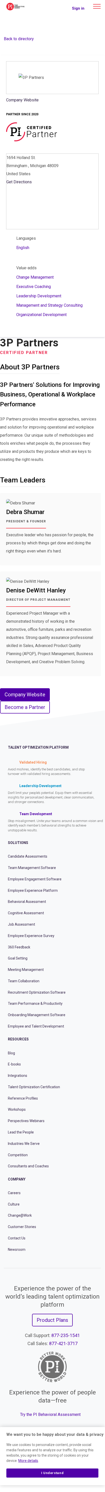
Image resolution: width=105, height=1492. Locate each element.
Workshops (17, 1109)
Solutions (18, 843)
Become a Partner (25, 707)
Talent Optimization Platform (38, 747)
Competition (18, 1155)
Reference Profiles (23, 1098)
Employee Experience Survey (31, 936)
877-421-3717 (63, 1343)
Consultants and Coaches (28, 1166)
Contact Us (16, 1238)
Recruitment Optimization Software (37, 992)
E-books (14, 1064)
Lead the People (21, 1132)
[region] (52, 1456)
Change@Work (20, 1215)
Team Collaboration (23, 981)
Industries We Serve (24, 1144)
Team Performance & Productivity (35, 1003)
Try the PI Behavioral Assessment (50, 1414)
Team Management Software (32, 868)
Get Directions (19, 182)
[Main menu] (97, 6)
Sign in (78, 8)
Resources (18, 1039)
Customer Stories (22, 1227)
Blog (11, 1053)
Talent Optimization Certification (34, 1087)
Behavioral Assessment (27, 902)
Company (16, 1179)
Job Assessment (21, 924)
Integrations (17, 1076)
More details (28, 1461)
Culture (14, 1204)
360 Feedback (19, 947)
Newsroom (16, 1250)
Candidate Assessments (27, 856)
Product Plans (52, 1320)
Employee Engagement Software (35, 879)
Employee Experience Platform (33, 890)
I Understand (52, 1473)
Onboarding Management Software (36, 1015)
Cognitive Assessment (26, 913)
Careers (14, 1193)
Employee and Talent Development (36, 1026)
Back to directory (19, 38)
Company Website (22, 100)
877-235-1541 (65, 1335)
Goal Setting (17, 958)
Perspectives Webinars (26, 1121)
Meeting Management (26, 970)
